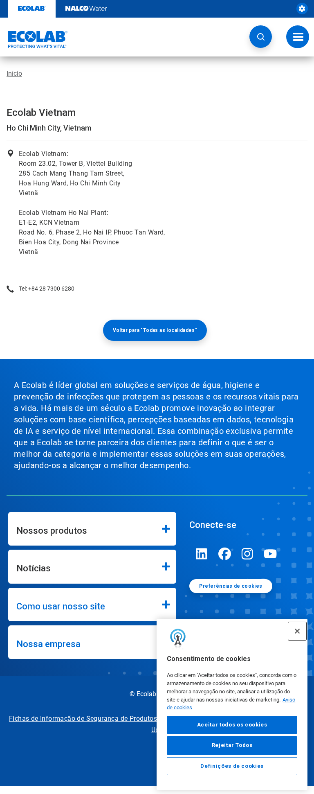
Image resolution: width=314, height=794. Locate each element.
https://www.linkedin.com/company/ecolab (201, 554)
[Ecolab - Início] (34, 39)
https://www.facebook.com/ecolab (224, 554)
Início (14, 73)
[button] (260, 36)
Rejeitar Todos (232, 745)
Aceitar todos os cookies (232, 725)
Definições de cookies (232, 766)
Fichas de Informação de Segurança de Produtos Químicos (98, 718)
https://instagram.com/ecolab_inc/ (247, 554)
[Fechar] (297, 631)
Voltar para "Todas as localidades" (155, 330)
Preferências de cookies (230, 586)
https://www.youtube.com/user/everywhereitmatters (270, 554)
